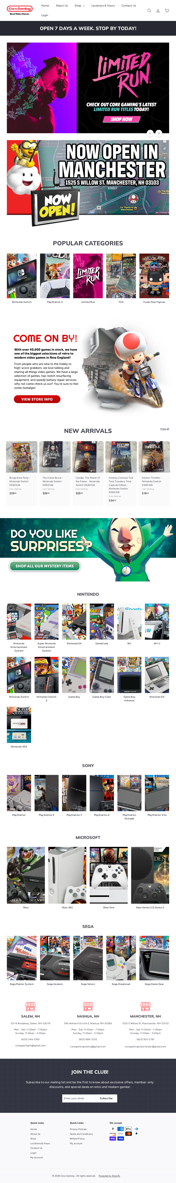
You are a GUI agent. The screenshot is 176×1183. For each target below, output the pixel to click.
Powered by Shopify (109, 1176)
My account (36, 1157)
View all (164, 428)
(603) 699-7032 (88, 1039)
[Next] (158, 133)
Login (44, 15)
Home (45, 5)
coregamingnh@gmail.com (30, 1045)
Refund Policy (77, 1138)
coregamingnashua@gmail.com (88, 1046)
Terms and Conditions (81, 1134)
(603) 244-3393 (30, 1039)
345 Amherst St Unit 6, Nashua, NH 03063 (88, 1023)
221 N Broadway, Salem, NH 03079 (30, 1023)
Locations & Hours (103, 5)
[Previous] (150, 133)
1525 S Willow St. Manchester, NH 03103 (145, 1023)
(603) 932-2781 (146, 1039)
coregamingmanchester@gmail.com (145, 1046)
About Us (62, 5)
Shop (78, 5)
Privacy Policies (78, 1129)
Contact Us (129, 5)
